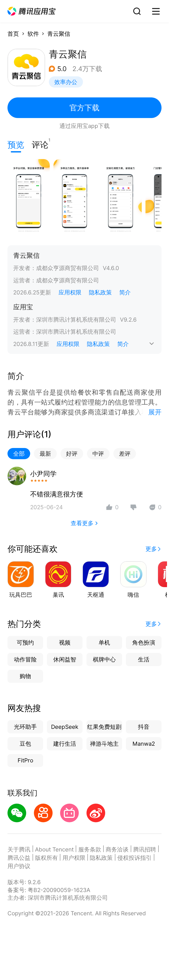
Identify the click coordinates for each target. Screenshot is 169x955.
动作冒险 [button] (25, 659)
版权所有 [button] (46, 857)
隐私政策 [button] (100, 292)
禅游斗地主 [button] (104, 743)
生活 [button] (143, 659)
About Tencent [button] (54, 849)
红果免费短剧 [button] (104, 726)
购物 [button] (25, 676)
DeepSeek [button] (64, 726)
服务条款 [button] (89, 849)
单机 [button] (104, 642)
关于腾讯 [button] (18, 849)
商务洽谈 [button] (117, 849)
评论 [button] (40, 144)
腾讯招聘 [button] (144, 849)
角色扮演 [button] (143, 642)
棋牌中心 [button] (104, 659)
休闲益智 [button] (64, 659)
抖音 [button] (143, 726)
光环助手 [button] (25, 726)
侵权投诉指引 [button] (134, 857)
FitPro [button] (25, 760)
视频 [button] (64, 642)
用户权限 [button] (73, 857)
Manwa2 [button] (143, 743)
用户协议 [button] (18, 866)
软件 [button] (33, 33)
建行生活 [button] (64, 743)
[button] (31, 11)
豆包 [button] (25, 743)
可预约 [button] (25, 642)
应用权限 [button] (70, 292)
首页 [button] (13, 33)
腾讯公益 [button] (18, 857)
